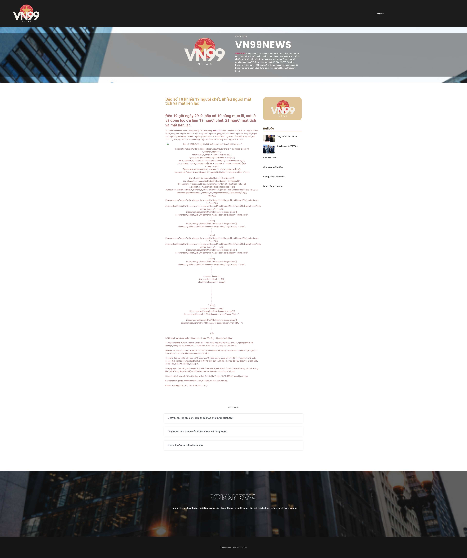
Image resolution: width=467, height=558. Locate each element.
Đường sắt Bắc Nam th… (274, 176)
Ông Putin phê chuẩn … (287, 136)
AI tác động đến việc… (273, 167)
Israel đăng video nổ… (273, 186)
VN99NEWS (380, 13)
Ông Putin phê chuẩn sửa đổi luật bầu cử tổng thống (197, 431)
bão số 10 (216, 131)
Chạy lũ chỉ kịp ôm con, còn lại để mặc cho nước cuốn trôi (200, 417)
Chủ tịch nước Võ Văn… (287, 146)
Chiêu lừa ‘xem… (270, 157)
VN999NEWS (242, 548)
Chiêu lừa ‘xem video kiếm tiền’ (185, 445)
